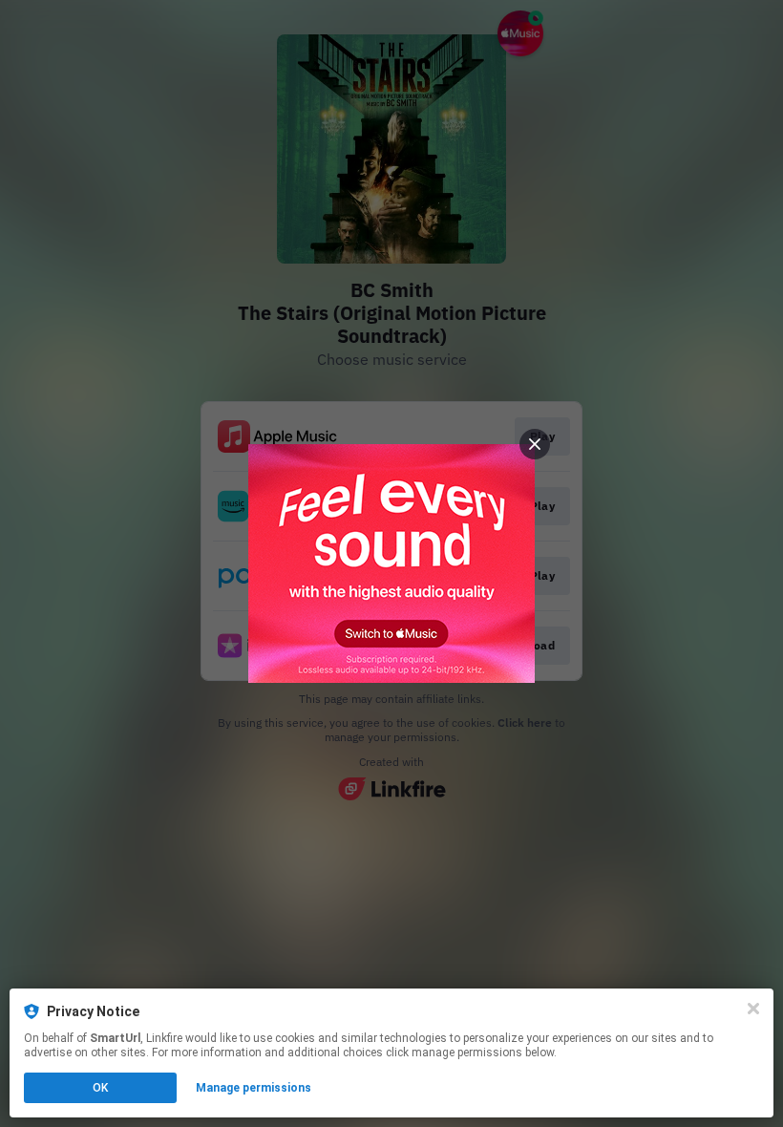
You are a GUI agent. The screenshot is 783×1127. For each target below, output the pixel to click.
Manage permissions (253, 1088)
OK (100, 1088)
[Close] (753, 1008)
